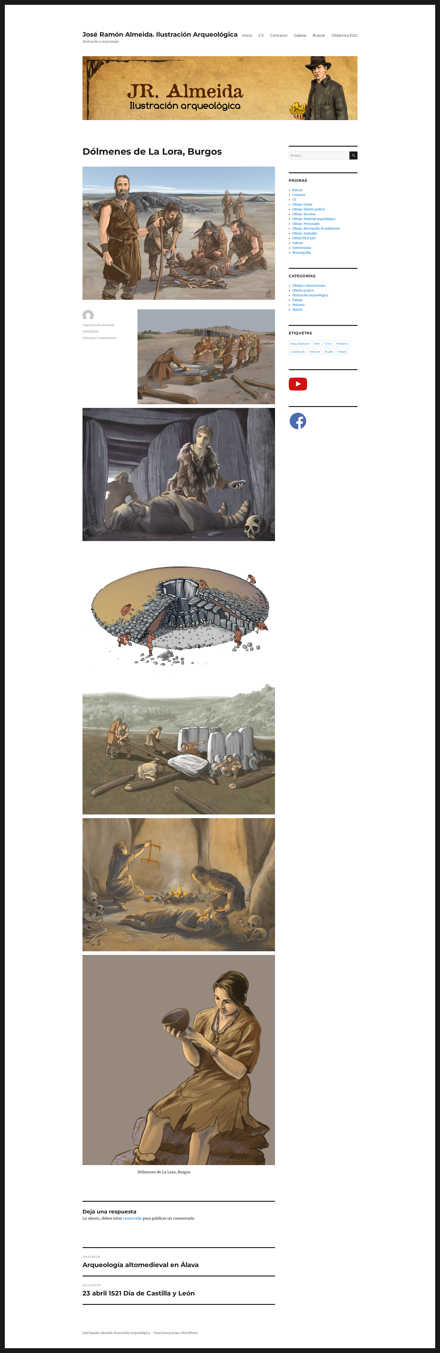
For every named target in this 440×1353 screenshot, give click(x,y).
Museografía (301, 253)
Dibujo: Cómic (302, 204)
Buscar (319, 35)
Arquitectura (299, 343)
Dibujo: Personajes (306, 224)
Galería (300, 35)
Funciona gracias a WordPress (176, 1333)
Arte (317, 343)
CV (261, 35)
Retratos (298, 305)
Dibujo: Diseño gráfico (308, 209)
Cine (327, 343)
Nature (314, 351)
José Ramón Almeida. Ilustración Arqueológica (160, 34)
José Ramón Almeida (98, 325)
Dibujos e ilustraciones (99, 338)
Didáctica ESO (345, 35)
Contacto (278, 35)
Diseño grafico (303, 290)
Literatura (297, 351)
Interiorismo (301, 248)
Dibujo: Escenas (304, 214)
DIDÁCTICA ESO (304, 238)
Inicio (247, 35)
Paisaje (297, 300)
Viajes (342, 351)
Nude (328, 351)
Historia (342, 343)
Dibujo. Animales (304, 233)
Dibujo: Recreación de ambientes (316, 229)
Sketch (297, 310)
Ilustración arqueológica (310, 295)
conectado (132, 1218)
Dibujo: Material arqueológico (314, 219)
